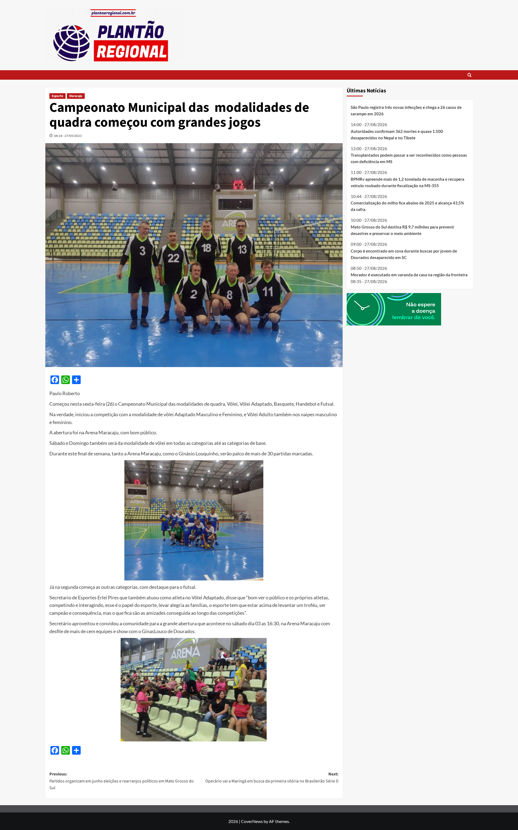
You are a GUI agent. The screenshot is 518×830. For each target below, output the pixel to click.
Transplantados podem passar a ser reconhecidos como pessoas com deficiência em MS (409, 158)
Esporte (57, 96)
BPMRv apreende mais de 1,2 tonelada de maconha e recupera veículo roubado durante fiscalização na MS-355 (407, 182)
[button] (469, 75)
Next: (272, 777)
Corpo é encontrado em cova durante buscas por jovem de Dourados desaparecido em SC (404, 254)
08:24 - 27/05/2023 (68, 136)
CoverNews (252, 821)
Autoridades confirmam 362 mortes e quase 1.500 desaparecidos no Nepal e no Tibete (397, 134)
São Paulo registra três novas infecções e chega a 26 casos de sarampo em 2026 (406, 110)
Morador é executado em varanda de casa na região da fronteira (409, 274)
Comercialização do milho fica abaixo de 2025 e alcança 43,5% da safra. (407, 206)
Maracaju (75, 96)
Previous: (121, 781)
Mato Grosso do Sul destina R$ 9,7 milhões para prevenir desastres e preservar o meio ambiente (402, 230)
